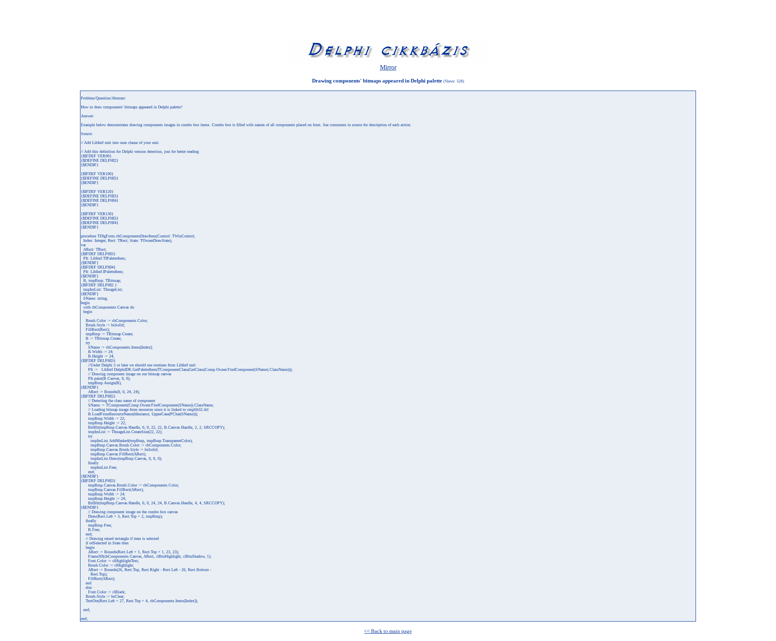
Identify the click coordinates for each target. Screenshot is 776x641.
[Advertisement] (150, 21)
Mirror (388, 67)
